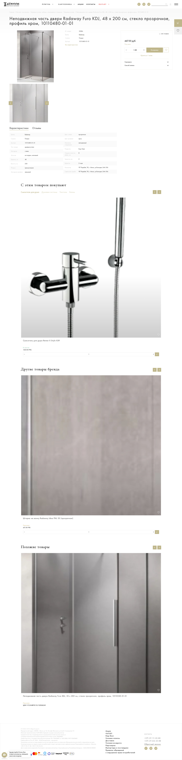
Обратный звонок (152, 744)
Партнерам (111, 745)
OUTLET (109, 733)
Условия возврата (114, 743)
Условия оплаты (113, 738)
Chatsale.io (4, 758)
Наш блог (110, 736)
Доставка (110, 741)
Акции (108, 731)
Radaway (81, 35)
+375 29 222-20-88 (152, 741)
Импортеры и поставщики (117, 748)
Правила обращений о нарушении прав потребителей (120, 751)
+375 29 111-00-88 (152, 738)
